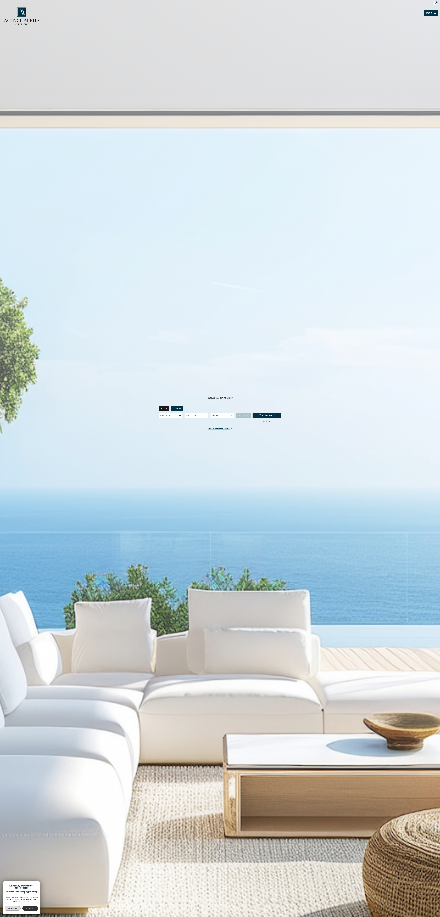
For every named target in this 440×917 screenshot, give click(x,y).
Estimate (176, 408)
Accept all (30, 908)
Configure (12, 908)
